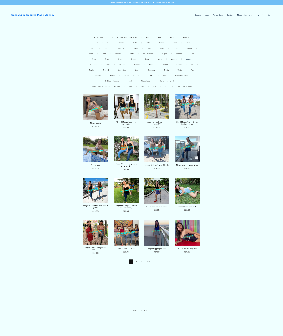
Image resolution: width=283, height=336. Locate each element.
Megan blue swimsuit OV (187, 207)
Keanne (179, 54)
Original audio (146, 81)
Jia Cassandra (148, 54)
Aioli (147, 37)
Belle (148, 43)
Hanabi (175, 48)
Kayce (164, 54)
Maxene (174, 59)
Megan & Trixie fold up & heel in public (95, 207)
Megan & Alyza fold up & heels (157, 165)
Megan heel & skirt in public (156, 207)
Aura (108, 43)
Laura (120, 59)
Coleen (107, 48)
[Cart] (270, 15)
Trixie (180, 70)
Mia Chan (93, 65)
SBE (166, 86)
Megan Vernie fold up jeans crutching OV (126, 165)
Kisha (94, 59)
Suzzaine (151, 70)
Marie (160, 59)
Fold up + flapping (112, 81)
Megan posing (95, 123)
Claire (93, 48)
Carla (175, 43)
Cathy (188, 43)
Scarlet (91, 70)
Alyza (172, 37)
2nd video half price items (127, 37)
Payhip (145, 310)
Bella (135, 43)
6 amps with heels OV (126, 249)
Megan (188, 59)
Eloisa (149, 48)
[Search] (258, 15)
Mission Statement (244, 15)
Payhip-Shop (218, 15)
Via (139, 76)
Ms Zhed (122, 65)
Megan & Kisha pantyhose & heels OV (95, 249)
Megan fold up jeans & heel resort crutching (126, 207)
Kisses (107, 59)
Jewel (131, 54)
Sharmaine (122, 70)
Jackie (90, 54)
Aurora (121, 43)
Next (148, 261)
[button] (149, 310)
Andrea (186, 37)
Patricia (151, 65)
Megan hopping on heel (157, 249)
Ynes (165, 76)
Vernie (126, 76)
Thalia (166, 70)
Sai (192, 65)
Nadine (137, 65)
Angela (95, 43)
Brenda (161, 43)
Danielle (121, 48)
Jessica (118, 54)
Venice (112, 76)
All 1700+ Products (101, 37)
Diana (136, 48)
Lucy (147, 59)
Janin (104, 54)
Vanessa (98, 76)
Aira (159, 37)
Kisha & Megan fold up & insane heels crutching (187, 123)
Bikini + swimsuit (181, 76)
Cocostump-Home (202, 15)
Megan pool (95, 165)
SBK (154, 86)
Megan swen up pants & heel (187, 165)
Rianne (179, 65)
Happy (189, 48)
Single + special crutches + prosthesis (105, 86)
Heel (130, 81)
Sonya (137, 70)
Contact (230, 15)
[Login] (263, 14)
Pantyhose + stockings (168, 81)
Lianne (133, 59)
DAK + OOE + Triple (184, 86)
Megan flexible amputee (187, 249)
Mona (108, 65)
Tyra (192, 70)
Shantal (106, 70)
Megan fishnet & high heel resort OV (157, 123)
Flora (162, 48)
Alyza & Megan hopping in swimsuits (126, 123)
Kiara (192, 54)
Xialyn (151, 76)
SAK (130, 86)
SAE (142, 86)
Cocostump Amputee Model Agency (32, 15)
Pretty (165, 65)
